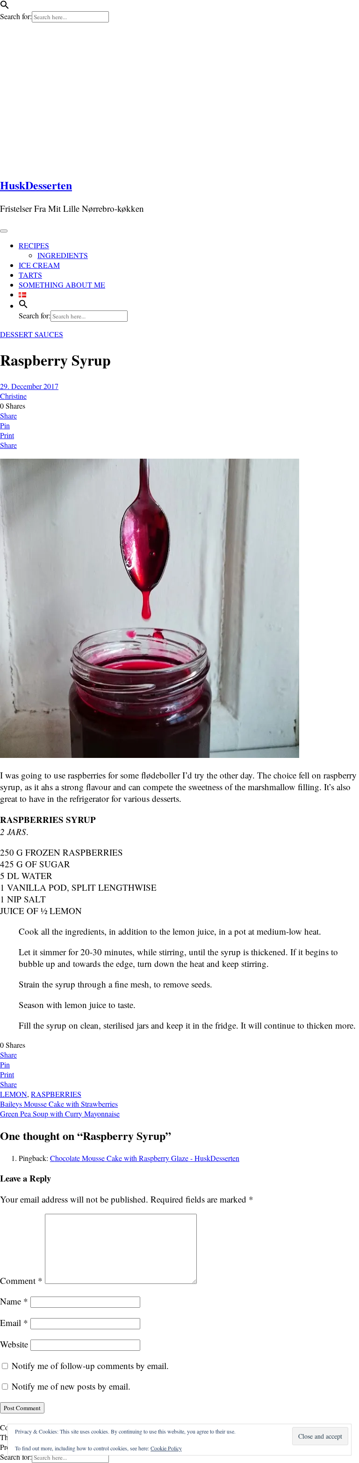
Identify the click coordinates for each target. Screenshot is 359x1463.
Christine (13, 396)
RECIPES (34, 245)
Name (14, 1301)
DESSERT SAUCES (31, 334)
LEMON (13, 1094)
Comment (21, 1280)
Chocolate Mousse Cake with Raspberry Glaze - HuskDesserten (144, 1158)
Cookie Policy (166, 1448)
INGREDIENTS (62, 255)
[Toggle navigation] (3, 231)
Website (14, 1344)
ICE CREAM (39, 265)
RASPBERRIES (56, 1094)
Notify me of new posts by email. (71, 1386)
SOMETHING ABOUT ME (62, 284)
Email (14, 1322)
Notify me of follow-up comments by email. (90, 1365)
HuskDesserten (36, 185)
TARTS (30, 275)
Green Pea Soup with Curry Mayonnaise (60, 1113)
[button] (4, 6)
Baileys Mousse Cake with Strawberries (59, 1104)
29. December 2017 (29, 386)
